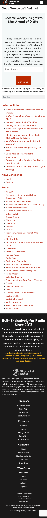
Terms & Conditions (15, 286)
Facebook (23, 472)
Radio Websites (13, 273)
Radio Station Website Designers (21, 270)
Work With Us (12, 308)
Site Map (10, 283)
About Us (10, 191)
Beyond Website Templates (19, 210)
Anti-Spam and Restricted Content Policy (25, 204)
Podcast (10, 182)
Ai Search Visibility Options (18, 201)
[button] (41, 2)
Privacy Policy (12, 255)
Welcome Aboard (14, 302)
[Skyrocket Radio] (11, 2)
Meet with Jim (12, 239)
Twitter (23, 476)
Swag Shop (23, 463)
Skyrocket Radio (29, 510)
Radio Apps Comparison (17, 261)
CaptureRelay (24, 416)
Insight (9, 179)
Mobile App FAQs (23, 456)
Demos (9, 226)
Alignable (24, 486)
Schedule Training (14, 277)
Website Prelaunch (15, 299)
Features (10, 229)
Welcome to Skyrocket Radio (19, 305)
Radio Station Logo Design (18, 264)
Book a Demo (12, 217)
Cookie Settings (27, 507)
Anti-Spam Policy (23, 499)
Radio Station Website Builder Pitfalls (23, 267)
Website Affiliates (14, 295)
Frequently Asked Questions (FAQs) (22, 232)
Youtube (23, 479)
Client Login (11, 220)
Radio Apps (11, 258)
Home (9, 236)
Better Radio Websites (16, 207)
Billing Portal (12, 214)
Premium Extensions (15, 251)
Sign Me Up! (23, 82)
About (23, 449)
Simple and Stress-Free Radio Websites (24, 280)
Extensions (23, 412)
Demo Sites (23, 436)
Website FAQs (23, 452)
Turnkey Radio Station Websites (20, 292)
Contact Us (11, 223)
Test (8, 289)
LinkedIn (23, 483)
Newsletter (11, 248)
